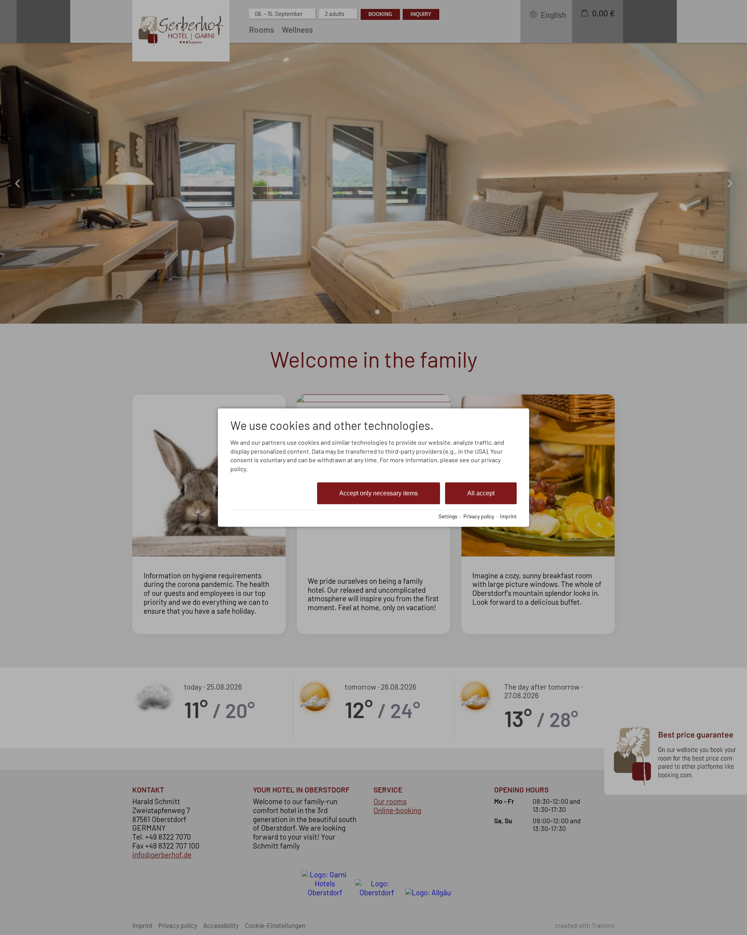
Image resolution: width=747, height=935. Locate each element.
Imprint (508, 515)
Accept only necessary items (378, 493)
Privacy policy (478, 515)
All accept (480, 493)
